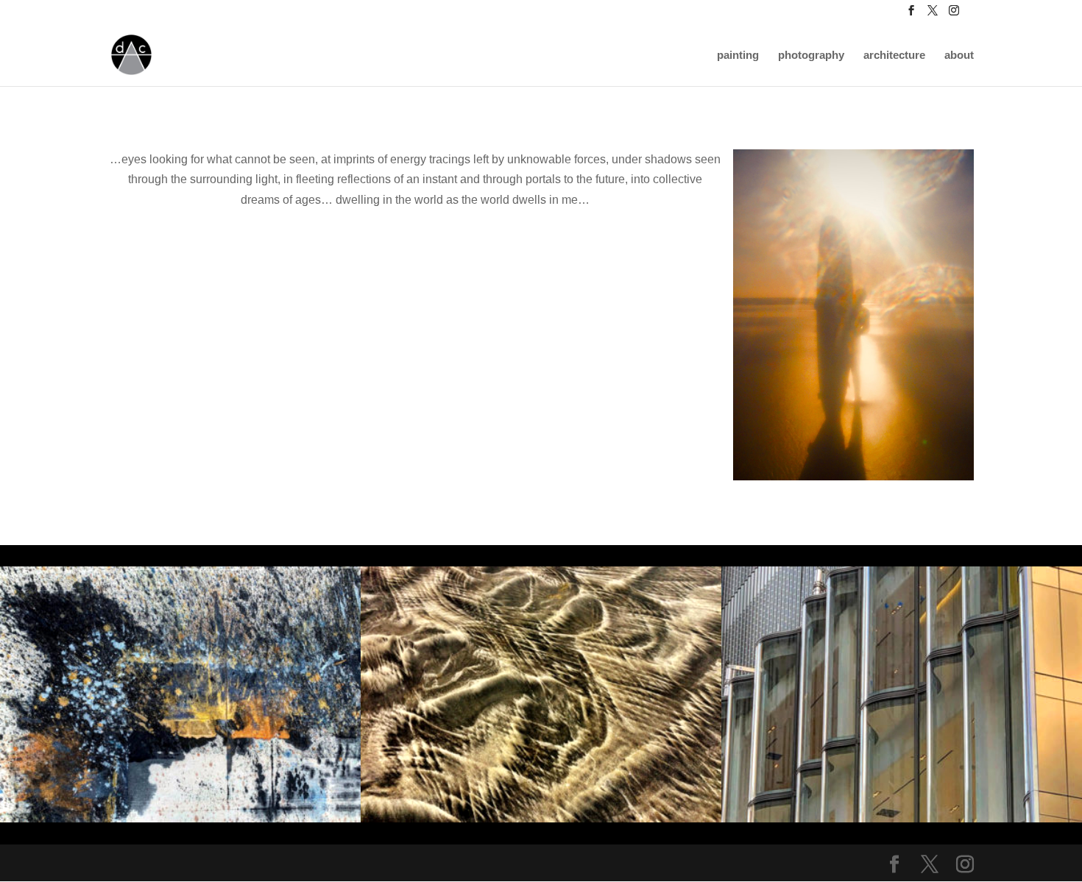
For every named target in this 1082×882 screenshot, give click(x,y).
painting (738, 55)
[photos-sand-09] (541, 818)
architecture (894, 55)
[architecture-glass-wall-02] (901, 818)
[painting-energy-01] (180, 818)
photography (811, 55)
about (959, 55)
